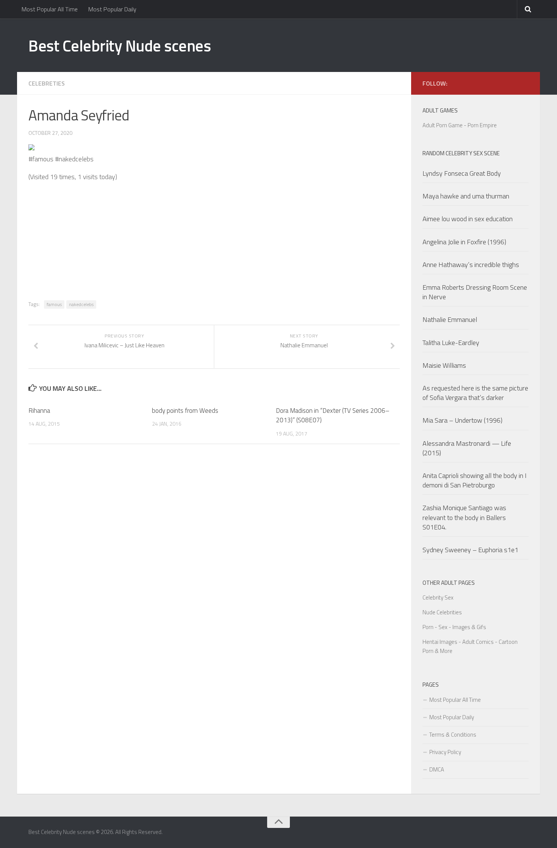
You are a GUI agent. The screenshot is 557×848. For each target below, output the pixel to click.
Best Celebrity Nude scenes (119, 45)
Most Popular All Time (50, 9)
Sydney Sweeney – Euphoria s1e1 (470, 550)
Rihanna (39, 410)
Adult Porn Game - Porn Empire (459, 125)
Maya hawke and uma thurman (465, 196)
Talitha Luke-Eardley (450, 342)
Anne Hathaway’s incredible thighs (470, 264)
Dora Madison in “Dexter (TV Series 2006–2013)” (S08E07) (333, 415)
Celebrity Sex (438, 597)
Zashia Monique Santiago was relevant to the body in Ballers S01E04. (464, 517)
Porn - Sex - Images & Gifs (454, 627)
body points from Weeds (185, 410)
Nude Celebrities (442, 612)
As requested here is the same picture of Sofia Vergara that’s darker (475, 393)
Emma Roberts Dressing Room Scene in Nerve (474, 292)
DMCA (436, 769)
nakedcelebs (81, 304)
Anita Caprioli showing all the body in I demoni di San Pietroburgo (474, 480)
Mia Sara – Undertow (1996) (462, 420)
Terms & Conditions (452, 734)
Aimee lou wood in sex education (467, 219)
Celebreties (46, 83)
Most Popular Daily (112, 9)
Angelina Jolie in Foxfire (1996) (464, 242)
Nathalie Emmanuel (449, 319)
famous (54, 304)
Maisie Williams (444, 365)
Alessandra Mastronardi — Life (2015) (466, 448)
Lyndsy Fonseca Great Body (461, 173)
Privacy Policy (445, 752)
